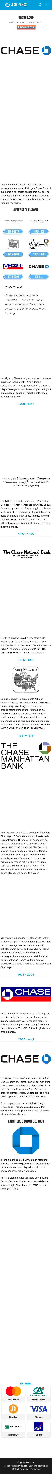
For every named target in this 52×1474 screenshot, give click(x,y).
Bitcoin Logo (13, 1417)
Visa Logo (38, 1417)
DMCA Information (20, 1469)
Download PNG (26, 27)
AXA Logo (39, 1435)
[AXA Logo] (38, 1430)
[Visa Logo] (38, 1413)
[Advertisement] (26, 95)
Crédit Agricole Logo (38, 1399)
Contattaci (35, 1469)
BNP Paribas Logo (13, 1435)
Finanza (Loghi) (34, 22)
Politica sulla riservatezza (15, 1466)
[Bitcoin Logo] (13, 1413)
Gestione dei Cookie (38, 1466)
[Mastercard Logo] (13, 1395)
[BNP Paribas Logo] (13, 1430)
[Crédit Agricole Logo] (38, 1395)
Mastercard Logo (13, 1399)
